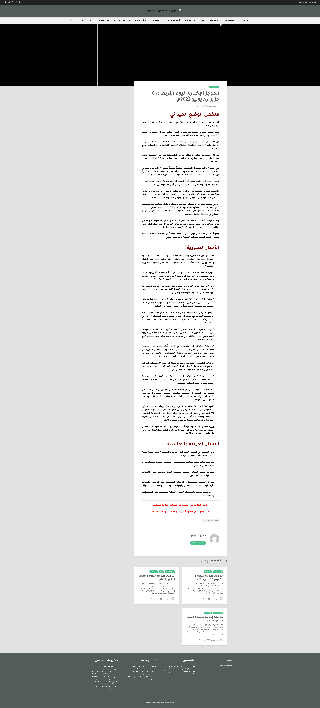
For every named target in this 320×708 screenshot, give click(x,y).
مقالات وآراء (213, 21)
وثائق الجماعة (140, 21)
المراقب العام (303, 2)
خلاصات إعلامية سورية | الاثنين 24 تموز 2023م (205, 619)
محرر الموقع (200, 106)
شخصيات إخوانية (122, 21)
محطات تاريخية (157, 21)
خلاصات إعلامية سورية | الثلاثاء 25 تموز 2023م (156, 578)
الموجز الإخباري (214, 87)
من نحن (80, 21)
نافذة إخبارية (189, 21)
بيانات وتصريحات (229, 21)
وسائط (91, 21)
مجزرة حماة (312, 2)
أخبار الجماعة (174, 21)
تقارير (201, 21)
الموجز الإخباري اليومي (210, 520)
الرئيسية (245, 21)
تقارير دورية (208, 571)
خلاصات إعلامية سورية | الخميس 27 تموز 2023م (209, 578)
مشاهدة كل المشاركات (198, 543)
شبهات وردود (104, 21)
